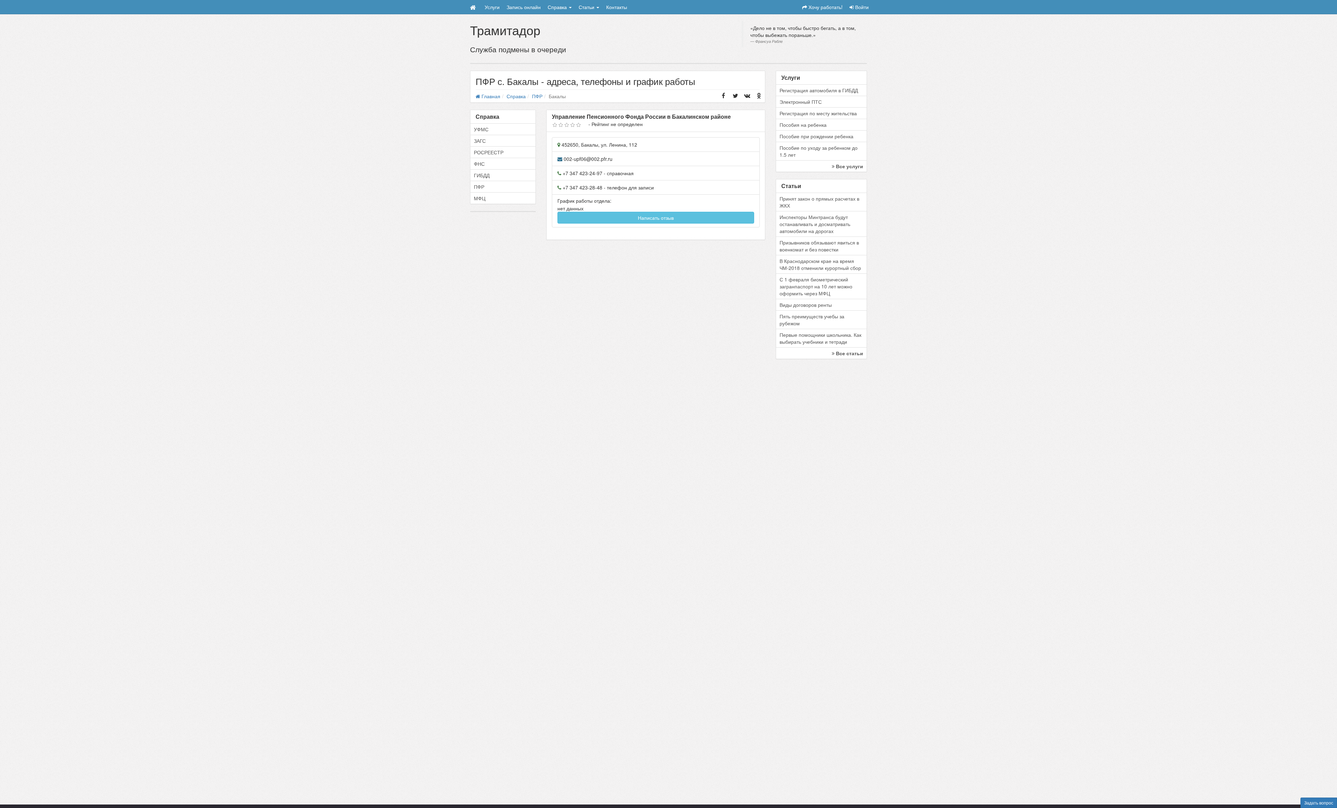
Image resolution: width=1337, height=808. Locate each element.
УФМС (481, 129)
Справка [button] (558, 6)
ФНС (479, 163)
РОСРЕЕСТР (488, 152)
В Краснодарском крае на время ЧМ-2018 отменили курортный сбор (820, 264)
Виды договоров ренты (806, 304)
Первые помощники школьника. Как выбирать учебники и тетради (820, 338)
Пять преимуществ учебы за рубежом (812, 320)
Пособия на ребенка (803, 124)
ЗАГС (480, 140)
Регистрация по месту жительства (818, 113)
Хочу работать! (825, 6)
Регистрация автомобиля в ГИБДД (819, 90)
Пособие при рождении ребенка (816, 136)
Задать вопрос (1318, 803)
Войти (861, 6)
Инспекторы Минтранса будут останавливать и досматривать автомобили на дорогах (815, 223)
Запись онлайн (524, 6)
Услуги (492, 6)
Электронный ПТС (801, 101)
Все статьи (849, 353)
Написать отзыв (656, 217)
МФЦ (479, 198)
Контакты (616, 6)
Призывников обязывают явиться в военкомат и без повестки (819, 246)
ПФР (479, 186)
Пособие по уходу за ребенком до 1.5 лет (819, 151)
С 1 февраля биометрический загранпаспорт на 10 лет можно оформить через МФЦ (816, 286)
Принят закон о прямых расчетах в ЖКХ (819, 202)
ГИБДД (482, 175)
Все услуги (849, 166)
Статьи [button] (587, 6)
